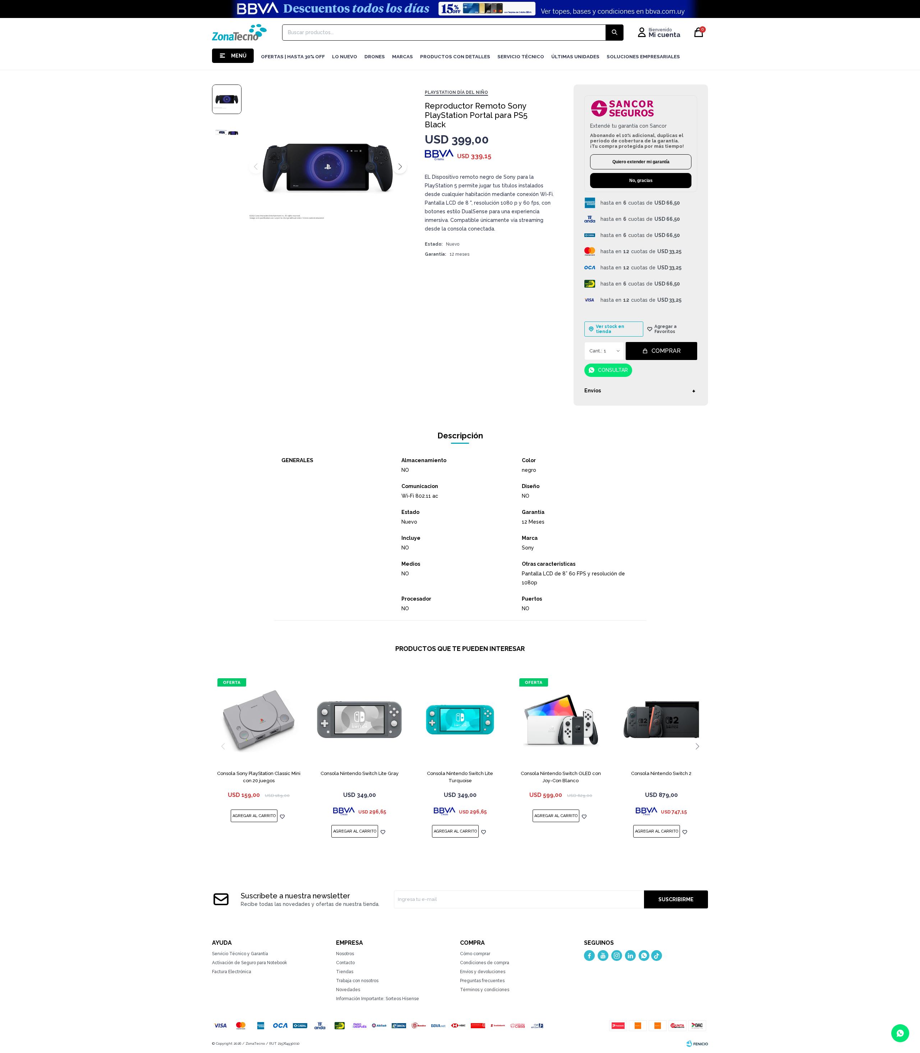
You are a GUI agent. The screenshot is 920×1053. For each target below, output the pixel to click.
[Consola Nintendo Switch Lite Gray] (359, 719)
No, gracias (641, 180)
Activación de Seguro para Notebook (249, 962)
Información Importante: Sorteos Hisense (377, 998)
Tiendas (344, 971)
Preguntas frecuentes (482, 980)
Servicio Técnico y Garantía (240, 953)
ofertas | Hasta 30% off (293, 56)
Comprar (666, 350)
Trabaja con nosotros (357, 980)
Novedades (348, 989)
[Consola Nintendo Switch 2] (661, 719)
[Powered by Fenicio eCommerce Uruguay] (697, 1043)
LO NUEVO (344, 56)
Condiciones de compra (484, 962)
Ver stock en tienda (610, 329)
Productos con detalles (455, 56)
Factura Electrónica (231, 971)
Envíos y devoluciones (482, 971)
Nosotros (345, 953)
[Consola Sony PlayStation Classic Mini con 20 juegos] (258, 719)
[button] (399, 166)
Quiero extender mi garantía (641, 161)
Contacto (345, 962)
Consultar (613, 370)
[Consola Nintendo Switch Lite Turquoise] (460, 719)
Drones (374, 56)
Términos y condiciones (484, 989)
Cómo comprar (475, 953)
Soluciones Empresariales (643, 56)
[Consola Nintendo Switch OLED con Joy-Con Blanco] (560, 719)
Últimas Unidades (575, 56)
